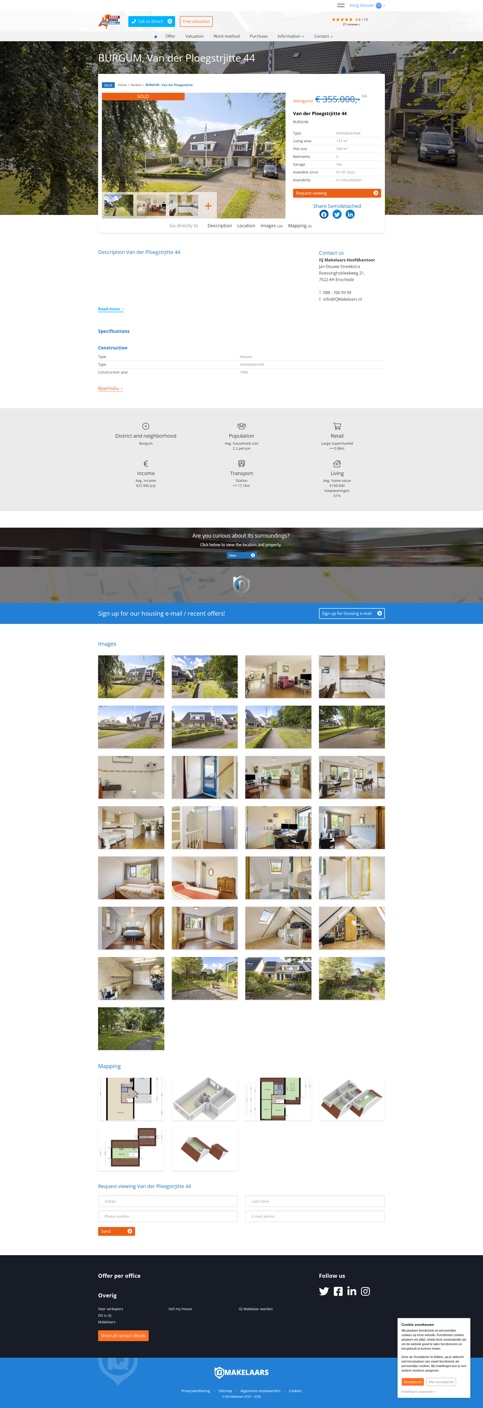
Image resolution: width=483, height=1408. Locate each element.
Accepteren (413, 1382)
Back (108, 85)
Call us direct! (150, 21)
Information (289, 36)
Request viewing (311, 193)
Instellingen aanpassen (418, 1391)
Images (272, 225)
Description (220, 225)
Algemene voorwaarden (260, 1390)
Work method (227, 36)
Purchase (259, 36)
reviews (351, 24)
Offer (170, 36)
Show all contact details (123, 1335)
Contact (321, 36)
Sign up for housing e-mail (347, 613)
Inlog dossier (362, 5)
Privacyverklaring (195, 1390)
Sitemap (225, 1390)
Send (106, 1231)
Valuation (194, 36)
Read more (109, 309)
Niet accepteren (441, 1382)
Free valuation (196, 21)
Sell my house (180, 1308)
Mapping (300, 225)
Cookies (295, 1390)
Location (246, 225)
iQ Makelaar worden (256, 1308)
